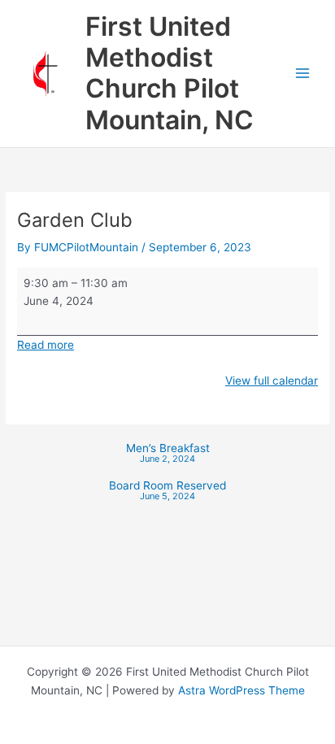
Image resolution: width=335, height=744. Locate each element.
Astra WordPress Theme (241, 690)
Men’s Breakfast (168, 454)
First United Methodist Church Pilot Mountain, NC (169, 73)
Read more (45, 344)
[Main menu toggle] (303, 73)
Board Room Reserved (167, 492)
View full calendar (271, 380)
